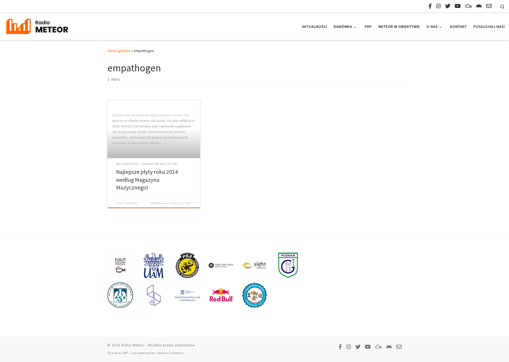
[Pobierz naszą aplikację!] (479, 6)
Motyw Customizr (171, 353)
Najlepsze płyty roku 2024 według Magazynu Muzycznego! (147, 179)
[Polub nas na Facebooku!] (430, 6)
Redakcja (131, 203)
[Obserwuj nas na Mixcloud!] (468, 6)
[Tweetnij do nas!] (447, 6)
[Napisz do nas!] (489, 6)
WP (125, 353)
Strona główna (118, 50)
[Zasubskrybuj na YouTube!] (458, 6)
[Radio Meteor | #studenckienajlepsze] (37, 26)
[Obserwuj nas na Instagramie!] (438, 6)
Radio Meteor (132, 345)
